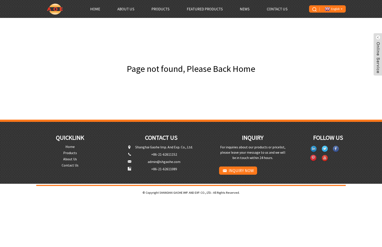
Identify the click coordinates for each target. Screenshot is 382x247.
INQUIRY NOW (241, 170)
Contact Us (277, 9)
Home (95, 9)
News (245, 9)
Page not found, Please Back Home (191, 68)
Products (160, 9)
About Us (125, 9)
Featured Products (205, 9)
